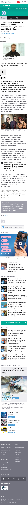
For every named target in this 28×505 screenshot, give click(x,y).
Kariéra (17, 454)
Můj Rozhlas (10, 208)
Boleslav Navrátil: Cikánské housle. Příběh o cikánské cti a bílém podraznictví (17, 296)
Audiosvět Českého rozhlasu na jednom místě (13, 258)
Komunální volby (6, 450)
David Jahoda (10, 58)
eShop (3, 454)
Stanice (3, 452)
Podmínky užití (19, 499)
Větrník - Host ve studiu (7, 33)
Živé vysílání (5, 250)
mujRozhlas (4, 232)
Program (10, 8)
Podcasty (4, 467)
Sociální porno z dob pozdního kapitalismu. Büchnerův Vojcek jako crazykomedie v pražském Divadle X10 (16, 267)
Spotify (16, 208)
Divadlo (3, 18)
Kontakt (17, 457)
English (3, 500)
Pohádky (4, 244)
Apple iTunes (12, 210)
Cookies (3, 499)
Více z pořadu (6, 328)
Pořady (4, 247)
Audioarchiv (18, 8)
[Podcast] (1, 78)
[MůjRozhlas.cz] (3, 41)
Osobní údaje (10, 499)
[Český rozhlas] (6, 2)
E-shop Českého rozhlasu (10, 365)
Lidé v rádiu (18, 452)
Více (18, 18)
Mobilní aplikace (6, 469)
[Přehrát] (3, 72)
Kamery (25, 8)
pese (6, 215)
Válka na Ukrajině (6, 447)
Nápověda (18, 450)
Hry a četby (5, 237)
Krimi (3, 240)
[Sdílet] (4, 78)
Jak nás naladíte (19, 447)
